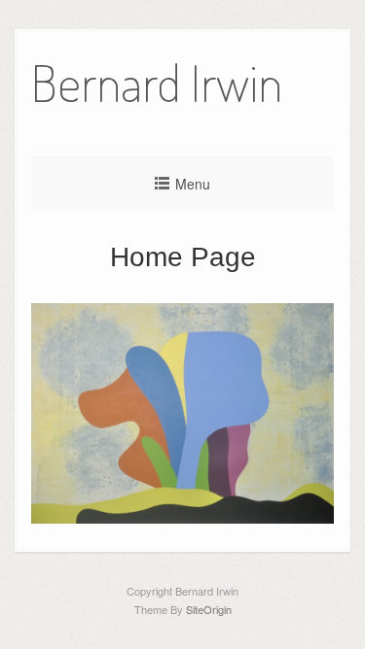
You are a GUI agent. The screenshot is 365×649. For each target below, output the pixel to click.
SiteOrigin (209, 609)
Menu (192, 183)
